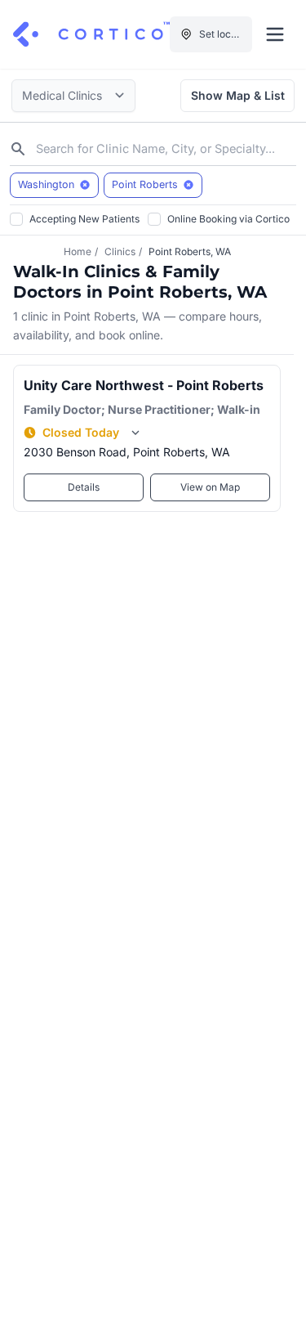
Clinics (119, 251)
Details (84, 487)
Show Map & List (238, 95)
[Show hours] (135, 432)
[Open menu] (275, 34)
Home (77, 251)
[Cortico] (91, 34)
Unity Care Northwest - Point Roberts (144, 385)
